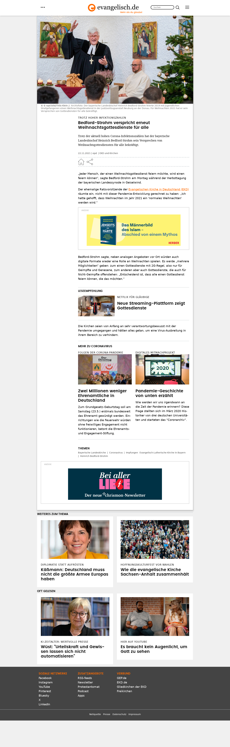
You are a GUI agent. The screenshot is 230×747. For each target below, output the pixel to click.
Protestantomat (89, 686)
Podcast (83, 691)
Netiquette (95, 714)
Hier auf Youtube (134, 641)
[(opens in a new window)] (134, 230)
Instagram (46, 682)
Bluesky (44, 695)
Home (81, 162)
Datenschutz (119, 714)
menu (43, 7)
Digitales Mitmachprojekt (155, 352)
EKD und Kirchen (109, 153)
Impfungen (132, 452)
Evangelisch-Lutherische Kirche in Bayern (163, 452)
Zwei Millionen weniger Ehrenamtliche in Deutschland (102, 395)
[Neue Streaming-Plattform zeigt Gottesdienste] (96, 306)
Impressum (134, 714)
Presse (106, 714)
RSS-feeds (85, 678)
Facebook (45, 678)
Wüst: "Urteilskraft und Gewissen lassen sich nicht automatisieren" (72, 651)
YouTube (44, 686)
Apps (81, 695)
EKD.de (122, 682)
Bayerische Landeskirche (92, 452)
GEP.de (121, 678)
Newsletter (85, 682)
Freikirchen (124, 691)
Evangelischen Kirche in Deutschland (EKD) (158, 189)
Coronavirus (116, 452)
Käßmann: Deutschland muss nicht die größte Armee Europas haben (74, 574)
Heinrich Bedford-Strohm (94, 456)
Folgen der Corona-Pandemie (100, 352)
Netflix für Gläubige (133, 297)
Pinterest (45, 691)
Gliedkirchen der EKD (131, 686)
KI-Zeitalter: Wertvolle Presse (64, 641)
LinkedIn (44, 704)
